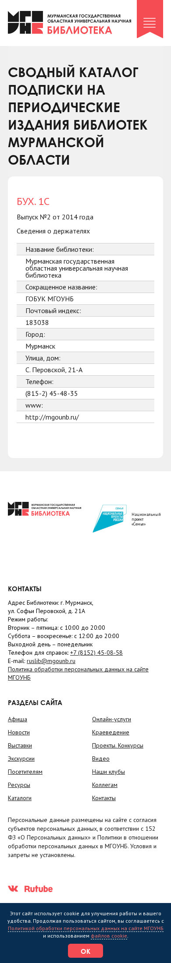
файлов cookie (109, 935)
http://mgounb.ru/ (52, 417)
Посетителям (25, 772)
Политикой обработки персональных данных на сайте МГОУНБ (86, 928)
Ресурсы (19, 785)
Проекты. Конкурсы (117, 745)
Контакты (104, 798)
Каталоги (20, 798)
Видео (101, 758)
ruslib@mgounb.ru (51, 661)
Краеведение (110, 732)
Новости (19, 732)
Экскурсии (21, 758)
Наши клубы (108, 772)
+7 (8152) (96, 652)
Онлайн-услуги (111, 719)
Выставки (20, 745)
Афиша (17, 719)
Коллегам (105, 785)
